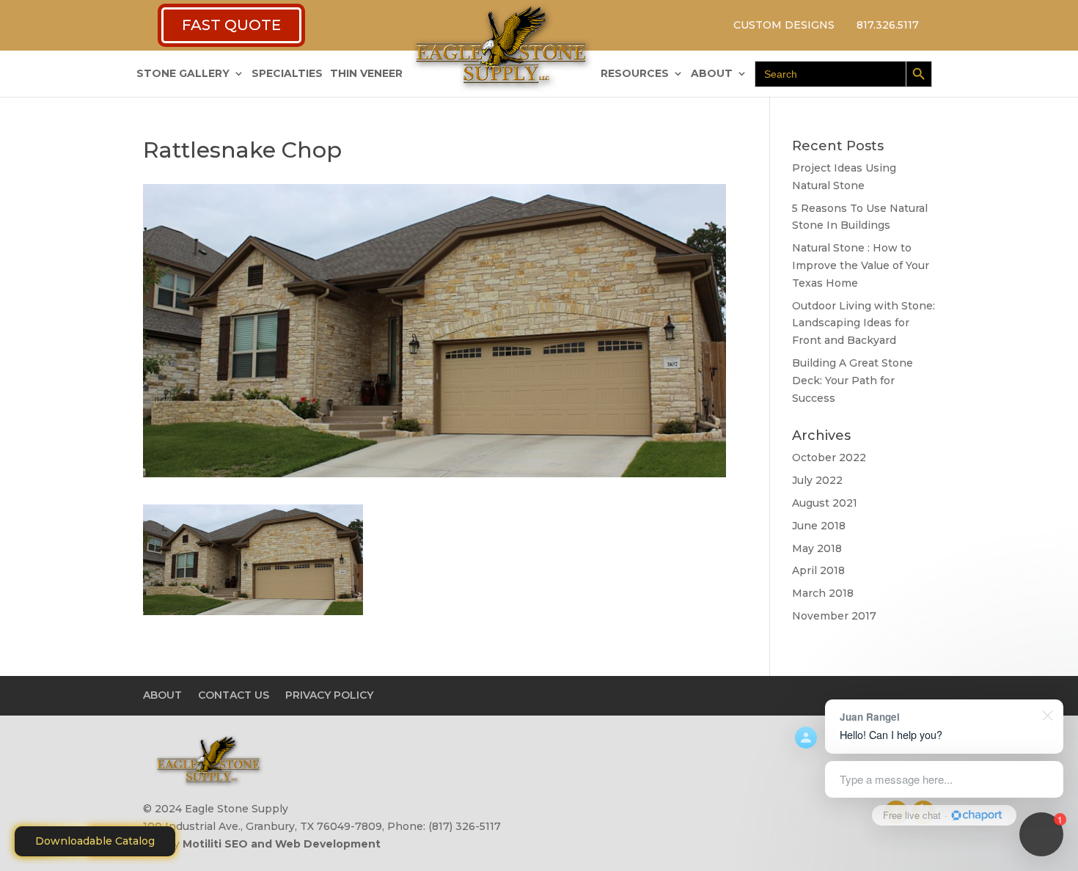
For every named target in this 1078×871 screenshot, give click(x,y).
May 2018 (817, 548)
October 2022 (829, 457)
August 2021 (824, 503)
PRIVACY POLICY (329, 695)
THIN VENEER (366, 74)
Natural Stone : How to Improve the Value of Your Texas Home (860, 265)
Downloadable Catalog (95, 841)
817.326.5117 (888, 25)
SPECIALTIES (287, 74)
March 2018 (823, 593)
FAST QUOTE (231, 25)
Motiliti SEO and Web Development (282, 843)
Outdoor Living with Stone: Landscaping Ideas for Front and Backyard (863, 323)
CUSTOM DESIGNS (784, 25)
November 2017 (834, 615)
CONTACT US (233, 695)
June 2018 (819, 525)
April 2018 (818, 570)
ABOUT (712, 74)
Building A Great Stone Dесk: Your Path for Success (852, 380)
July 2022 (817, 480)
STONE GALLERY (183, 74)
